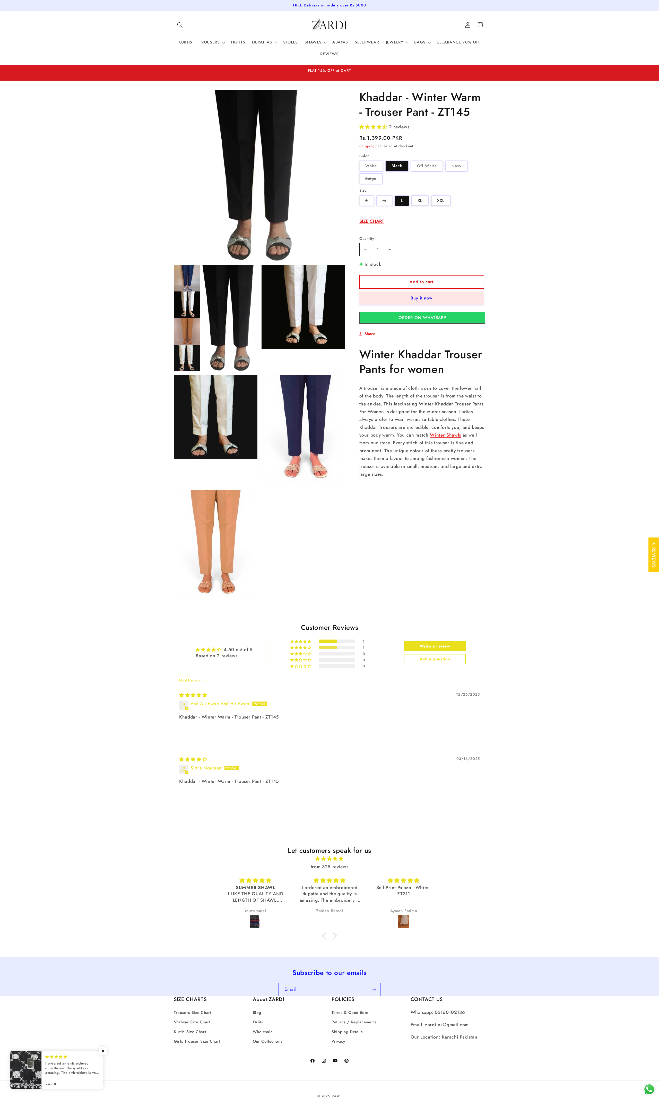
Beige (374, 179)
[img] (193, 695)
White (374, 167)
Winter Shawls (445, 435)
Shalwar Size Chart (192, 1022)
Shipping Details (347, 1032)
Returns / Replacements (354, 1022)
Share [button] (370, 334)
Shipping (367, 146)
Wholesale (263, 1032)
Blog (257, 1012)
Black (397, 166)
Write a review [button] (435, 646)
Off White (430, 167)
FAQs (258, 1022)
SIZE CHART (371, 221)
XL (420, 200)
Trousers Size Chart (192, 1012)
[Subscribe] (374, 989)
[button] (180, 25)
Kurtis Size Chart (190, 1032)
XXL (440, 200)
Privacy (338, 1041)
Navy (459, 167)
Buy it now (422, 298)
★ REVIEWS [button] (654, 555)
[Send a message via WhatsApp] (649, 1089)
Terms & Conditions (350, 1012)
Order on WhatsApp (422, 317)
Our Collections (268, 1041)
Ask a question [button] (435, 659)
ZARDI (337, 1096)
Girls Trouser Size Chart (197, 1041)
